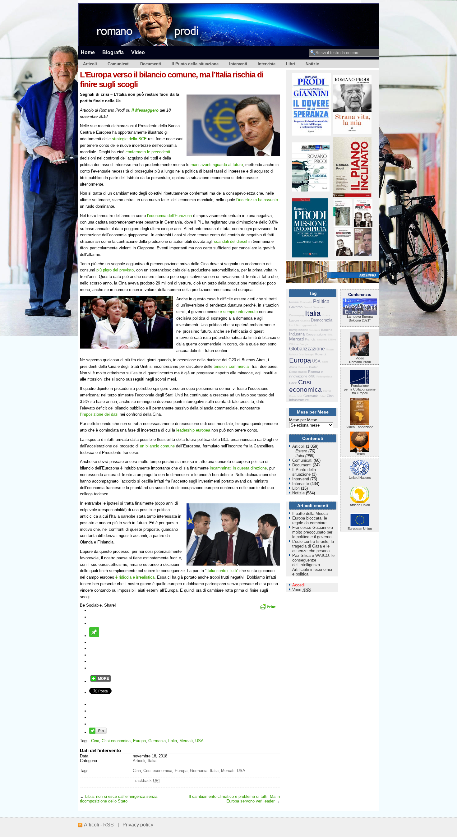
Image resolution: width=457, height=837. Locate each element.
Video (138, 52)
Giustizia (305, 320)
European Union (360, 528)
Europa (139, 740)
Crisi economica (116, 740)
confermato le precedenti (148, 152)
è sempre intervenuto (239, 311)
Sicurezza (314, 330)
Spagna (330, 349)
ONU (311, 376)
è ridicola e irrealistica (135, 577)
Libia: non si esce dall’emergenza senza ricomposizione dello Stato (118, 798)
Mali (300, 396)
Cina (95, 740)
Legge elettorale (309, 325)
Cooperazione (316, 334)
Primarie (303, 367)
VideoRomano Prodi (360, 360)
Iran (291, 325)
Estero (301, 451)
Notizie (312, 64)
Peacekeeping (296, 315)
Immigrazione (298, 329)
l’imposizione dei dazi (99, 414)
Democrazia (321, 320)
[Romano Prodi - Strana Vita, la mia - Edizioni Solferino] (352, 133)
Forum (360, 453)
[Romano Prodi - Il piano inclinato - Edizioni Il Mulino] (352, 195)
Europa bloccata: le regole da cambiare (309, 520)
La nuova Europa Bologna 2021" (360, 318)
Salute (325, 361)
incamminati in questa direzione (238, 468)
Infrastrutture (299, 400)
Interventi (238, 64)
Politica (321, 301)
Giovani (308, 307)
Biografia (113, 52)
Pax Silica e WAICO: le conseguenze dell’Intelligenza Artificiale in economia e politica (313, 564)
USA (199, 740)
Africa (293, 367)
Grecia (292, 396)
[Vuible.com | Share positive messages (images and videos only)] (94, 635)
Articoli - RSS (99, 824)
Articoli (90, 64)
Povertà (320, 354)
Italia (172, 740)
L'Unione (293, 344)
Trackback (146, 780)
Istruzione (322, 339)
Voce (301, 589)
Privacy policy (137, 824)
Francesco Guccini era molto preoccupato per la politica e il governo (312, 532)
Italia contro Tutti (221, 570)
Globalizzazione (307, 348)
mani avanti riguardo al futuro (217, 164)
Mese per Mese (303, 420)
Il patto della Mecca (310, 513)
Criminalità (306, 302)
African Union (360, 505)
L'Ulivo (332, 339)
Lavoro (294, 320)
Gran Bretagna (306, 354)
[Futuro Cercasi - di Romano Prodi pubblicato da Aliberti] (344, 255)
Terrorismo (319, 307)
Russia (294, 302)
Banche (326, 329)
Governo (295, 307)
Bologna (293, 354)
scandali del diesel (230, 241)
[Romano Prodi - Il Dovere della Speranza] (311, 134)
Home (88, 52)
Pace (293, 383)
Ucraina (326, 315)
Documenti (150, 64)
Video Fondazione (359, 427)
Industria (297, 334)
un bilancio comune (157, 446)
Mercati (186, 740)
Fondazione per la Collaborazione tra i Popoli (360, 389)
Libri (290, 64)
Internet (327, 391)
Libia (296, 325)
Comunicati (119, 64)
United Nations (360, 477)
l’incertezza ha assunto (257, 199)
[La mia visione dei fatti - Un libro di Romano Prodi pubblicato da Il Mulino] (363, 255)
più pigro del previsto (115, 270)
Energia (304, 344)
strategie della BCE (129, 138)
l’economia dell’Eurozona (169, 215)
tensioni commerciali (231, 366)
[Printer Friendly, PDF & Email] (268, 608)
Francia (310, 339)
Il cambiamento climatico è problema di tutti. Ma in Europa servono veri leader (234, 798)
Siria (329, 334)
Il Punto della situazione (195, 64)
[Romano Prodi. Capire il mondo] (342, 226)
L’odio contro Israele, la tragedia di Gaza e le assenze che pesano (313, 546)
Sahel (322, 396)
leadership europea (193, 430)
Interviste (266, 64)
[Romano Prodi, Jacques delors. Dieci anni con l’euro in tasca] (363, 226)
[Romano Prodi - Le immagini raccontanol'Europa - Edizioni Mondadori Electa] (311, 190)
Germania (157, 740)
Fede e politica (324, 376)
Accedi (298, 585)
